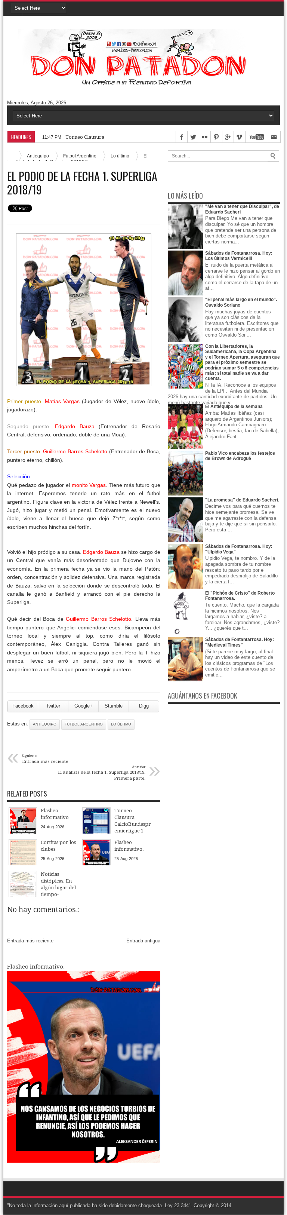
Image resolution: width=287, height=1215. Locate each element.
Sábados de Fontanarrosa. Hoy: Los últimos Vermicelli (238, 256)
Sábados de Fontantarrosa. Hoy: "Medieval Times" (239, 642)
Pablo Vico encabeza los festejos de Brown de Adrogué (240, 456)
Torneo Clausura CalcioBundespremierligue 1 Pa (121, 137)
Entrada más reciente (30, 941)
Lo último (120, 155)
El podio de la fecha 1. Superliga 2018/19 (82, 182)
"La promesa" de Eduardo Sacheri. (242, 500)
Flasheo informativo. (36, 966)
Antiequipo (44, 724)
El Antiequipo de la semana (234, 406)
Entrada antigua (143, 941)
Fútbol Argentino (84, 724)
